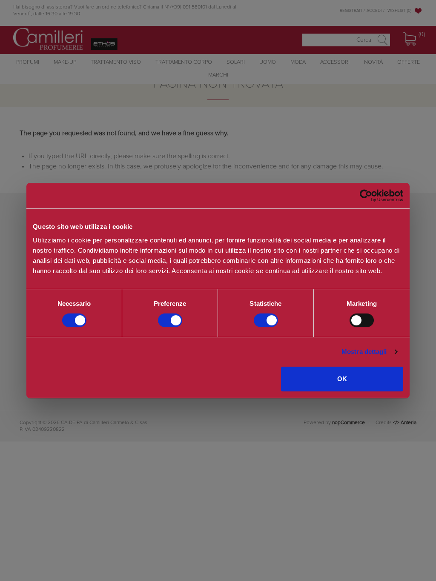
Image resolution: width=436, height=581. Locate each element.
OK (342, 378)
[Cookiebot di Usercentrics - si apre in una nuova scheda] (366, 195)
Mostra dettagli (364, 351)
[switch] (170, 320)
